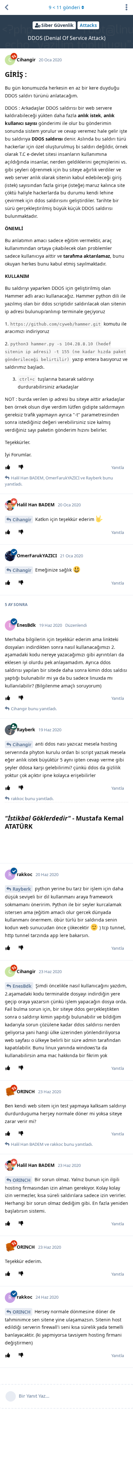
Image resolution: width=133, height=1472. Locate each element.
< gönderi (64, 7)
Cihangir (22, 519)
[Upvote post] (9, 467)
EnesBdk (22, 986)
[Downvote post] (22, 467)
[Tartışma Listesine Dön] (6, 7)
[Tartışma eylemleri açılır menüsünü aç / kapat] (126, 7)
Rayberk (22, 889)
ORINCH (22, 1180)
